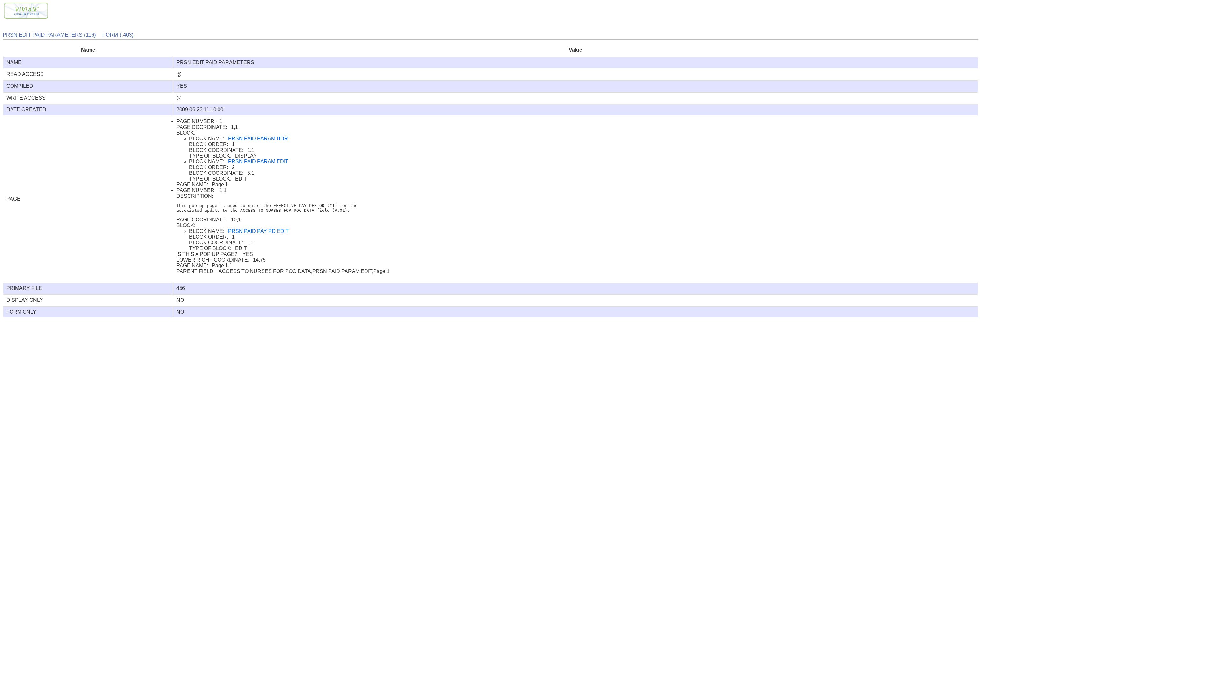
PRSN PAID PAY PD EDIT (258, 231)
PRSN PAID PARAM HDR (258, 138)
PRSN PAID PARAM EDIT (258, 161)
